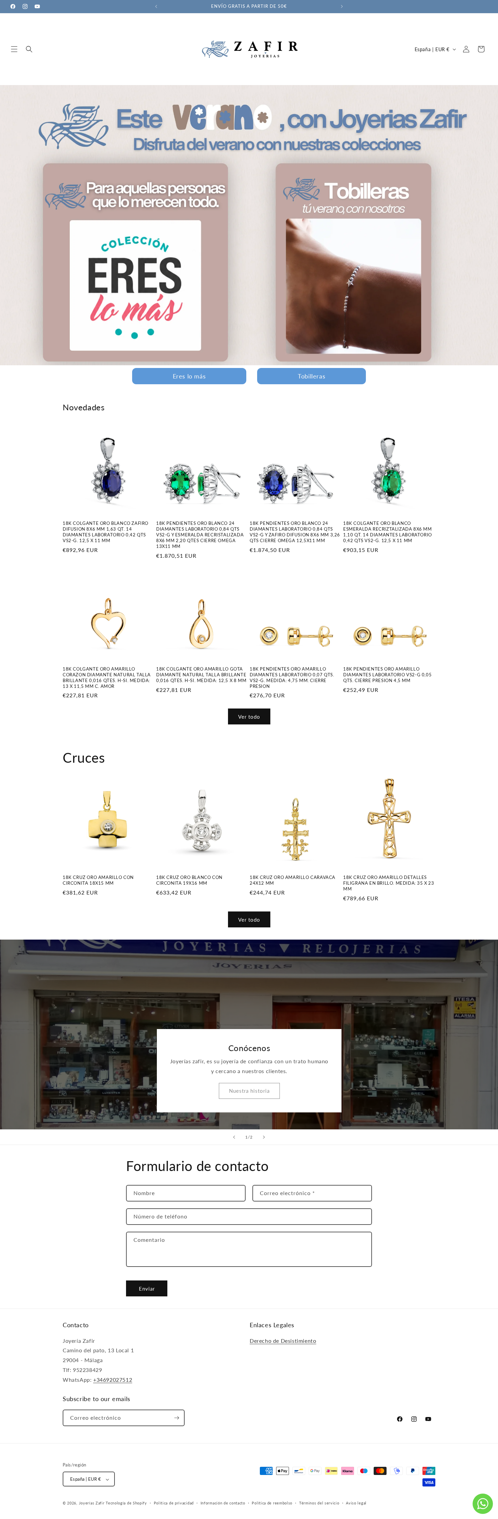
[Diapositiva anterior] (234, 1137)
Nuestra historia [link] (249, 1091)
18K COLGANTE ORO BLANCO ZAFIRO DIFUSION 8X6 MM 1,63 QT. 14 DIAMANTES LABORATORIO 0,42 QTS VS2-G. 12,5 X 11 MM (105, 531)
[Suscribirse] (176, 1418)
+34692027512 (112, 1379)
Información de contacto (223, 1503)
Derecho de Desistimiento (283, 1340)
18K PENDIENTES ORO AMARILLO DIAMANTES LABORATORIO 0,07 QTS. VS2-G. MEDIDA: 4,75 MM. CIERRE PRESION (292, 677)
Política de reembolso (272, 1503)
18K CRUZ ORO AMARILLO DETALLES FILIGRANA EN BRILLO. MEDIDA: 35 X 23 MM (388, 883)
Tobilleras (311, 376)
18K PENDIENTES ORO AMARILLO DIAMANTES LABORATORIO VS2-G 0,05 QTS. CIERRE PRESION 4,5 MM (387, 674)
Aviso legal (356, 1503)
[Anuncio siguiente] (341, 6)
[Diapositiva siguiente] (263, 1137)
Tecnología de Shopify (126, 1503)
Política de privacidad (174, 1503)
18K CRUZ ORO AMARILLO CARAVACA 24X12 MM (292, 880)
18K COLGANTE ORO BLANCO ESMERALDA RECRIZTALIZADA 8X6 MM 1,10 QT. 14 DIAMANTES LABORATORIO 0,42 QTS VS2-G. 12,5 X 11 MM (387, 531)
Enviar (147, 1289)
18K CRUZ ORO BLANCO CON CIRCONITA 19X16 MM (189, 880)
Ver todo (249, 717)
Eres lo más (189, 376)
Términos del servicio (319, 1503)
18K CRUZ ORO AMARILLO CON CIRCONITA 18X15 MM (98, 880)
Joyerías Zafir (92, 1503)
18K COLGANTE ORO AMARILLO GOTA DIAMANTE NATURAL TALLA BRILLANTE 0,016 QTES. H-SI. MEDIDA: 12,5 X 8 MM (201, 674)
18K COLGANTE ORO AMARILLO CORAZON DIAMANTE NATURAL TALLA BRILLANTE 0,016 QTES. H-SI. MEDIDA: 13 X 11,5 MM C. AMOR (107, 677)
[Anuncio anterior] (156, 6)
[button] (14, 49)
